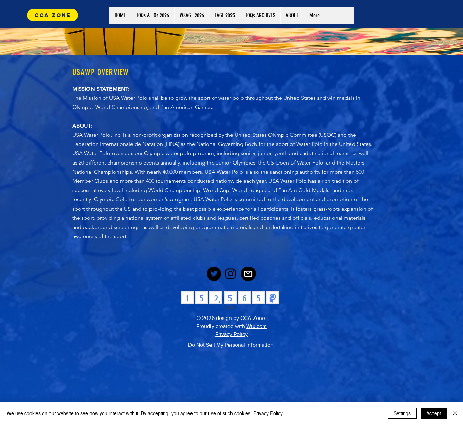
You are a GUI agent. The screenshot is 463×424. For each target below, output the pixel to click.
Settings (402, 413)
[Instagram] (230, 274)
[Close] (455, 413)
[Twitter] (214, 274)
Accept (433, 413)
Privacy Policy (268, 413)
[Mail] (248, 274)
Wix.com (256, 326)
